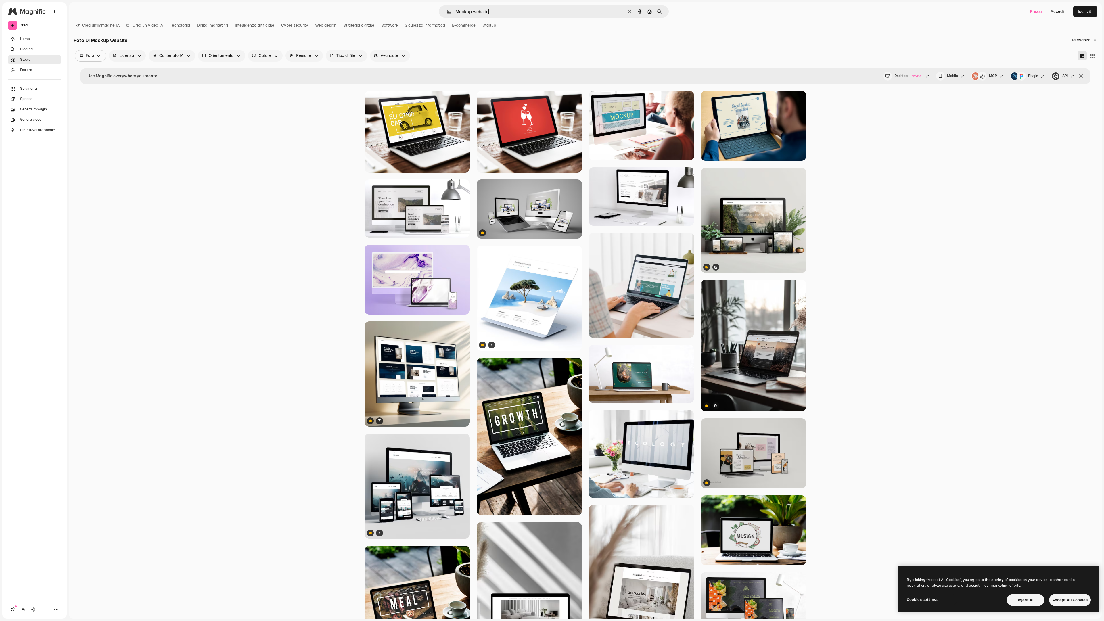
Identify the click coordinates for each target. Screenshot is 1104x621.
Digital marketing (212, 25)
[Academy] (23, 609)
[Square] (1092, 55)
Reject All (1025, 599)
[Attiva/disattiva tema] (33, 609)
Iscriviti (1085, 11)
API (1065, 76)
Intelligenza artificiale (254, 25)
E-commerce (464, 25)
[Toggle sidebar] (56, 11)
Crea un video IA (148, 25)
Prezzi (1036, 11)
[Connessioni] (12, 609)
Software (389, 25)
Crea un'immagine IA (101, 25)
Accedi (1057, 11)
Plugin (1033, 76)
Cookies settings (922, 599)
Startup (489, 25)
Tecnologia (180, 25)
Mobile (952, 76)
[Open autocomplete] (447, 11)
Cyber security (294, 25)
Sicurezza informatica (425, 25)
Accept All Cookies (1070, 599)
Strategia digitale (358, 25)
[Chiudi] (1081, 76)
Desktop (907, 76)
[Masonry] (1082, 55)
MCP (993, 76)
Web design (325, 25)
